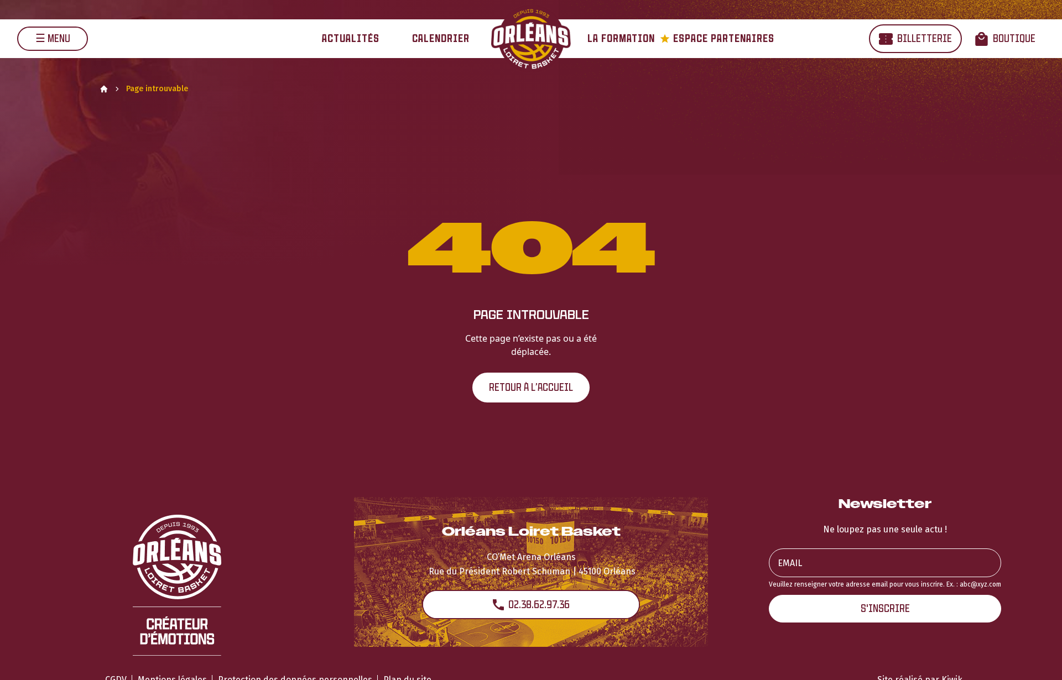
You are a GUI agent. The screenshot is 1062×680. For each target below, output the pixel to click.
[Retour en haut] (1036, 657)
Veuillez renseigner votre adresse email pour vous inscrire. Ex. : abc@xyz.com (885, 584)
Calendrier (441, 38)
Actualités (350, 38)
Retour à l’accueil (531, 387)
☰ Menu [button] (52, 38)
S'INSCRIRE (885, 608)
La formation (621, 38)
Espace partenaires (717, 38)
